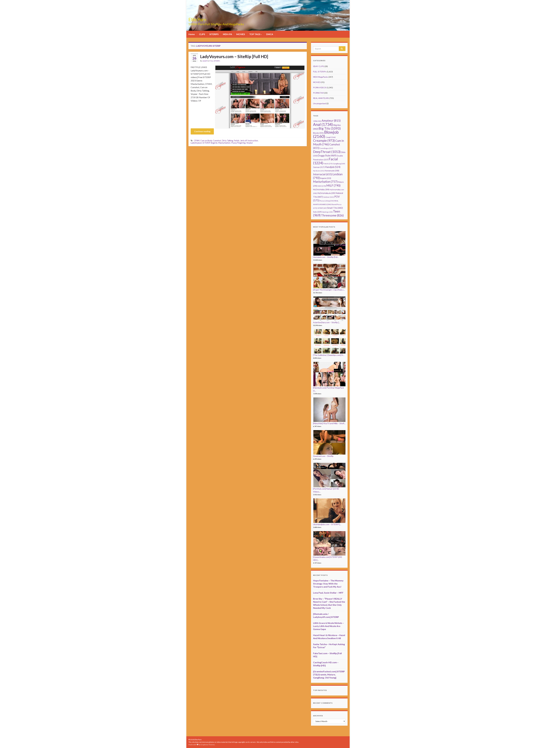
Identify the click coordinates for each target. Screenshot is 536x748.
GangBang (339, 164)
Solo (317, 212)
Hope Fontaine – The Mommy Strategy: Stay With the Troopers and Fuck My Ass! (328, 583)
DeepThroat (327, 152)
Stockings (327, 212)
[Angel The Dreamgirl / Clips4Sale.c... (329, 290)
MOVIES (240, 34)
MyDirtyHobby (321, 189)
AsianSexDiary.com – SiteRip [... (326, 322)
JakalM (205, 61)
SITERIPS (214, 34)
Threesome (332, 215)
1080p (317, 121)
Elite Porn (197, 19)
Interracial (322, 174)
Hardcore (318, 171)
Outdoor (328, 197)
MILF (333, 185)
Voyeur (249, 143)
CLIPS (202, 34)
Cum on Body (206, 140)
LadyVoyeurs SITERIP (200, 143)
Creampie (324, 140)
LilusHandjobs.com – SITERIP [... (327, 524)
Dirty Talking (227, 140)
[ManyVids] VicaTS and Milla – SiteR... (329, 423)
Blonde (318, 133)
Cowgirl (331, 137)
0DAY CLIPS (318, 66)
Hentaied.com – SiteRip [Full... (326, 257)
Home (191, 34)
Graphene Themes (208, 745)
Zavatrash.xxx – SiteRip (323, 456)
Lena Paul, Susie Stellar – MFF (328, 592)
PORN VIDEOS (319, 87)
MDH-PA (227, 34)
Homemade (332, 171)
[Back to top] (529, 741)
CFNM (196, 140)
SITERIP (322, 208)
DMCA (269, 34)
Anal (323, 124)
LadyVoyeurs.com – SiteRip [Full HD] (234, 56)
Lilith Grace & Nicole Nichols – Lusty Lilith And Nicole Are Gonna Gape (328, 626)
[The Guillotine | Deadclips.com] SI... (328, 355)
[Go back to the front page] (268, 15)
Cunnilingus (326, 148)
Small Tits (335, 207)
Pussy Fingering (238, 143)
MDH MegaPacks (320, 77)
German (319, 167)
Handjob (332, 166)
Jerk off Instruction (249, 140)
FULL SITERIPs (215, 61)
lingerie (214, 143)
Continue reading (202, 131)
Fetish (236, 140)
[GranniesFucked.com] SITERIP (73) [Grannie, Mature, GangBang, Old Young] (329, 674)
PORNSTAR (318, 93)
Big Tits (330, 128)
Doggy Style (327, 155)
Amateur (331, 120)
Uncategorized (319, 103)
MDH (322, 186)
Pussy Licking (327, 201)
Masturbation (224, 143)
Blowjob (326, 134)
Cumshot (217, 140)
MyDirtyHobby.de (326, 193)
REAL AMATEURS (321, 98)
